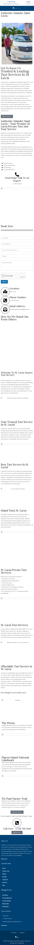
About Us (4, 882)
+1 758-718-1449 (11, 1)
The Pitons (5, 895)
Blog (3, 885)
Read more (4, 859)
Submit (4, 282)
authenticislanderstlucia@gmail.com (11, 4)
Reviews (4, 876)
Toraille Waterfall (7, 898)
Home (4, 868)
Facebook (13, 932)
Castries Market (6, 901)
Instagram (22, 932)
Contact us (4, 925)
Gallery (4, 874)
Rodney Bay (5, 906)
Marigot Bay (5, 903)
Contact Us (5, 879)
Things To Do (5, 871)
